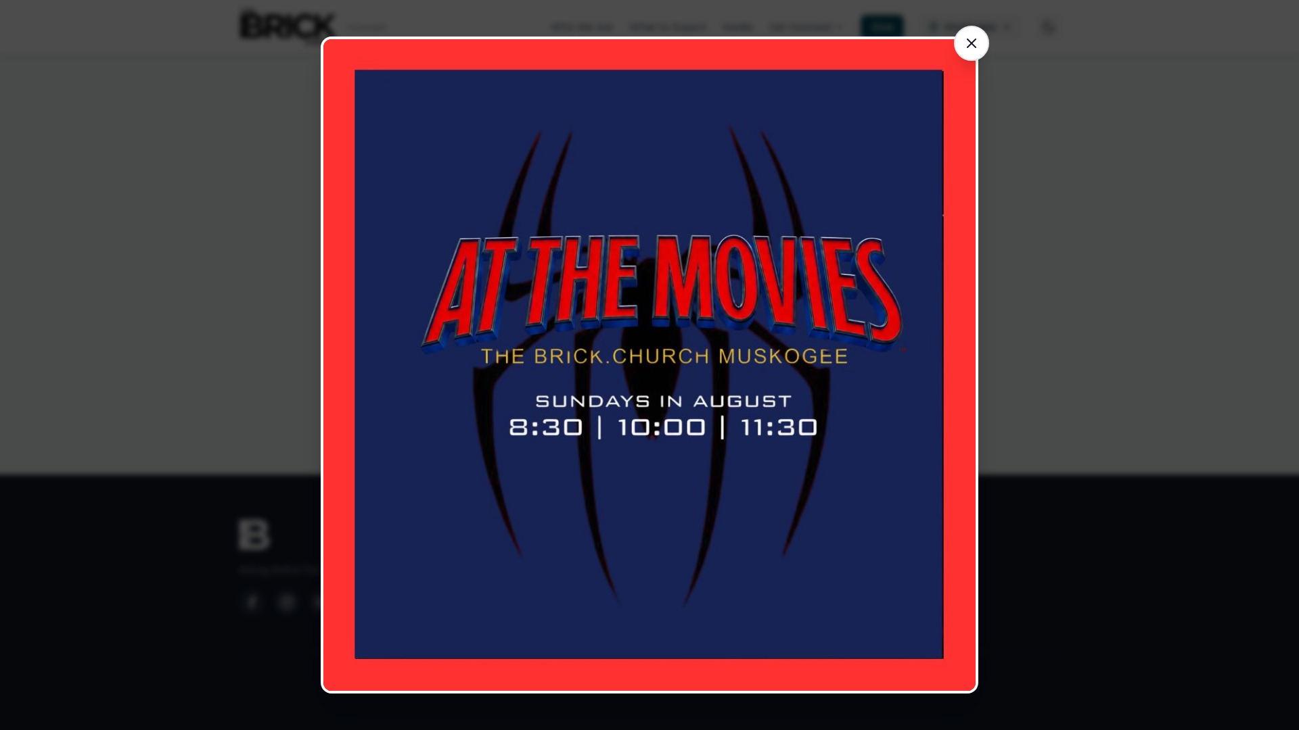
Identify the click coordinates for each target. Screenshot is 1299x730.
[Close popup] (971, 43)
